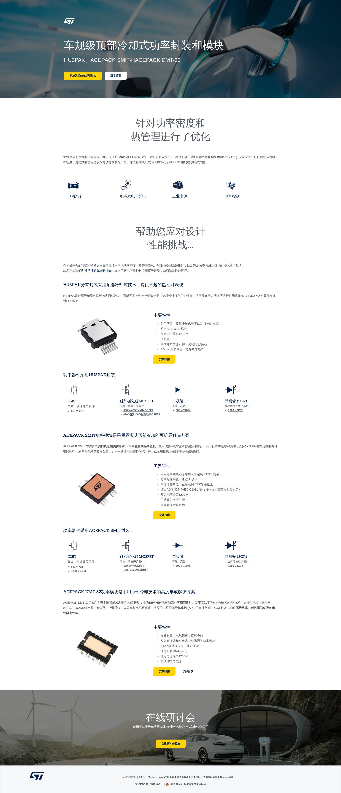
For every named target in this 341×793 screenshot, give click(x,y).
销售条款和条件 (185, 777)
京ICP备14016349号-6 (147, 784)
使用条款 (169, 777)
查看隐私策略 (210, 777)
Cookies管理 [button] (227, 777)
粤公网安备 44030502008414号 (188, 784)
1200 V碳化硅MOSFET (146, 414)
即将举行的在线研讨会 (96, 270)
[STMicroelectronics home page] (69, 22)
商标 (198, 777)
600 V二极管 (183, 410)
